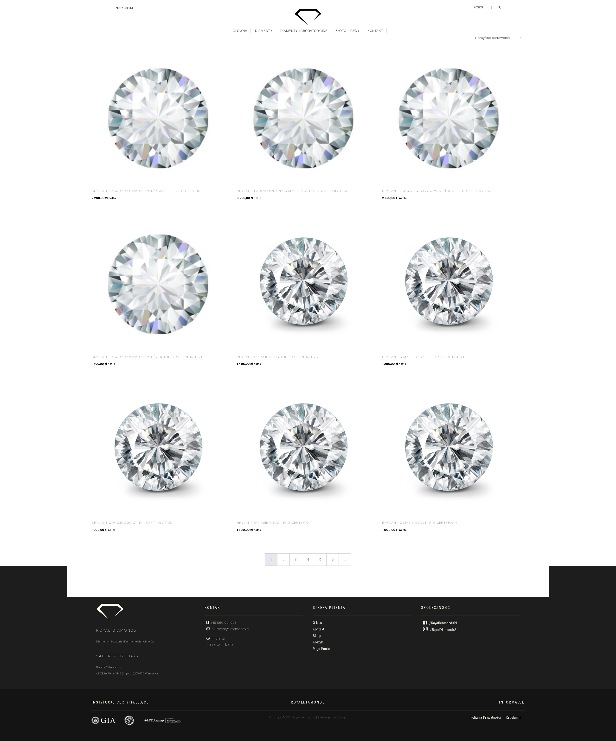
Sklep (317, 636)
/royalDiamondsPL (443, 623)
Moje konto (321, 649)
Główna (240, 31)
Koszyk (318, 642)
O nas (317, 623)
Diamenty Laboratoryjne (303, 31)
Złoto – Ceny (347, 31)
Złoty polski (124, 8)
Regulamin (513, 717)
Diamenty (263, 31)
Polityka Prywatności (485, 717)
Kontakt (375, 31)
